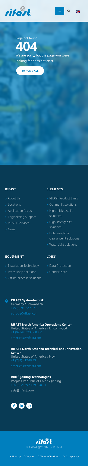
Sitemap (16, 456)
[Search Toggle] (68, 11)
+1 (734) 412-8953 (23, 360)
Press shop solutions (22, 272)
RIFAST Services (18, 223)
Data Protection (60, 266)
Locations (14, 204)
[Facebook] (14, 406)
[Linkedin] (22, 406)
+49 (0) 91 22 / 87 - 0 (25, 308)
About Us (14, 198)
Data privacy (72, 456)
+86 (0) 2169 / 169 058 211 (29, 385)
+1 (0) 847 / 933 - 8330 (26, 332)
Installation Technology (23, 266)
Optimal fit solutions (63, 204)
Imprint (30, 456)
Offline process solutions (24, 278)
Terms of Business (50, 456)
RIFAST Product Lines (63, 198)
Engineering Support (22, 217)
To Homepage (30, 70)
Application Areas (20, 211)
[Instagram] (29, 406)
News (11, 229)
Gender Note (58, 272)
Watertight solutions (63, 244)
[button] (78, 11)
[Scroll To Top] (80, 461)
